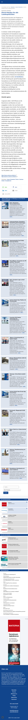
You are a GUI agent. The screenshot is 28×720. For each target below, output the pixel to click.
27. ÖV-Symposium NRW (13, 550)
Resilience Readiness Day (13, 544)
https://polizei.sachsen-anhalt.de (9, 176)
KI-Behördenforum (12, 537)
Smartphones (8, 180)
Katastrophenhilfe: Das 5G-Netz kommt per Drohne (17, 241)
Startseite (13, 7)
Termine (14, 691)
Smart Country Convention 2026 (14, 563)
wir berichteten (19, 77)
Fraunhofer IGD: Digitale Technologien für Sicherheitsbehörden (15, 319)
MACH (9, 528)
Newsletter (14, 690)
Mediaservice (14, 693)
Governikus (10, 508)
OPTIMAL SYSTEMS (12, 515)
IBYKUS (9, 521)
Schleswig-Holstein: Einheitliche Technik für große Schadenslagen (17, 222)
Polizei (17, 179)
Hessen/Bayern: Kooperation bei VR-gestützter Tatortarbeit (18, 261)
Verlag (14, 695)
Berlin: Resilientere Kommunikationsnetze (15, 203)
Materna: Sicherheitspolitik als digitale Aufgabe (17, 338)
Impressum (14, 699)
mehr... (11, 216)
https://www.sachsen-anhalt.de (8, 175)
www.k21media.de (14, 711)
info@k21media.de (14, 710)
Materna (9, 502)
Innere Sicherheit (19, 7)
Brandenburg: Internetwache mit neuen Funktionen (17, 469)
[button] (6, 187)
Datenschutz (14, 697)
